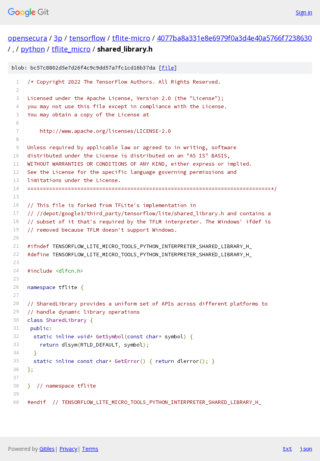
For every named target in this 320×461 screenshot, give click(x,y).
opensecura (27, 38)
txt (287, 448)
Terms (90, 448)
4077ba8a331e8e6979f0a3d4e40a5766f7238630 (234, 38)
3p (58, 38)
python (33, 49)
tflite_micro (71, 49)
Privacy (68, 448)
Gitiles (47, 448)
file (168, 67)
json (306, 448)
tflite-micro (131, 38)
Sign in (304, 12)
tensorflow (87, 38)
